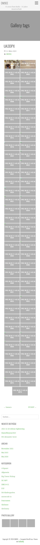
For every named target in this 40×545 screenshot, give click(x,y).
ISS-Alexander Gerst (9, 437)
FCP (2, 488)
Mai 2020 (4, 457)
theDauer (4, 505)
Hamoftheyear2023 (8, 433)
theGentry (5, 509)
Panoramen (5, 501)
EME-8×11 (5, 484)
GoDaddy (21, 541)
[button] (37, 2)
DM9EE (4, 3)
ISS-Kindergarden (8, 492)
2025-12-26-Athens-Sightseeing (12, 429)
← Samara (7, 407)
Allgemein (5, 472)
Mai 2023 (4, 453)
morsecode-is (6, 497)
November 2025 (7, 449)
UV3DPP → (32, 407)
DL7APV (4, 480)
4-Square (4, 468)
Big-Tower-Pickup (8, 476)
